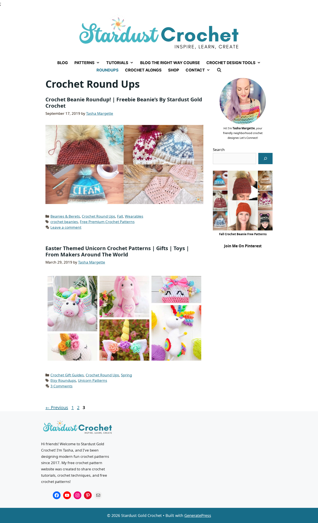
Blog (62, 63)
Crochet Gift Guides (67, 374)
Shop (173, 70)
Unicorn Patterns (92, 380)
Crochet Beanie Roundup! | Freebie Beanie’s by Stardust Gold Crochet (123, 102)
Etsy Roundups (63, 380)
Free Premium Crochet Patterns (107, 221)
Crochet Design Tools (230, 63)
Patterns (84, 63)
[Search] (265, 158)
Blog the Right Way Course (170, 63)
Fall (120, 216)
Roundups (107, 70)
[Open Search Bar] (219, 70)
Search (219, 149)
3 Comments (61, 386)
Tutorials (117, 63)
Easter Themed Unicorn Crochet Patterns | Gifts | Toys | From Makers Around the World (117, 251)
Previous (56, 407)
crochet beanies (64, 221)
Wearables (134, 216)
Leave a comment (65, 227)
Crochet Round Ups (98, 216)
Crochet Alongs (143, 70)
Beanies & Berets (65, 216)
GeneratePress (197, 515)
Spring (126, 374)
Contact (195, 70)
